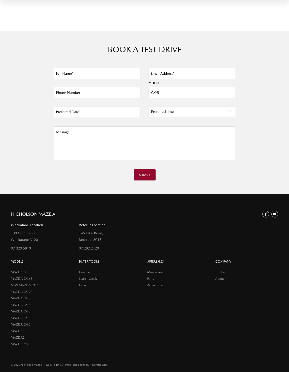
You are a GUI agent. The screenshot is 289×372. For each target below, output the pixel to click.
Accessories (155, 285)
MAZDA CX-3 (20, 324)
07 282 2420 (89, 248)
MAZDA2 (17, 337)
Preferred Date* (68, 112)
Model (154, 83)
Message (63, 132)
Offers (83, 285)
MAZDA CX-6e (21, 278)
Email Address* (162, 73)
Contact (221, 272)
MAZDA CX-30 (21, 318)
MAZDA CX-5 (20, 311)
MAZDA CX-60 (21, 305)
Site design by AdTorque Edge (90, 364)
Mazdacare (155, 272)
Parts (150, 278)
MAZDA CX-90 (21, 291)
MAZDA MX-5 (21, 344)
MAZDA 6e (19, 272)
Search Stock (88, 278)
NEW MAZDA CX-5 (25, 285)
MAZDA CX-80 (21, 298)
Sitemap (66, 364)
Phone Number (68, 92)
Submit (144, 175)
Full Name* (64, 73)
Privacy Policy (51, 364)
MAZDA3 (17, 331)
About (219, 278)
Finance (84, 272)
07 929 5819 (21, 248)
